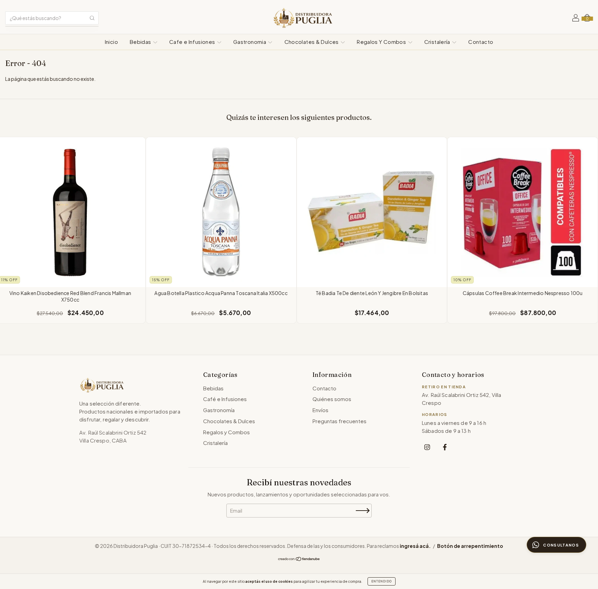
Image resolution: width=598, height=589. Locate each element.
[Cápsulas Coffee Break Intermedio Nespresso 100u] (522, 212)
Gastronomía (219, 410)
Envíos (320, 410)
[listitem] (427, 446)
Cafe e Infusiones (192, 41)
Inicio (111, 41)
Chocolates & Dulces (312, 41)
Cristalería (438, 41)
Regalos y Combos (226, 432)
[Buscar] (92, 18)
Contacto (480, 41)
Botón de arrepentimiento (470, 546)
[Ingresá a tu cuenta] (575, 19)
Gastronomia (250, 41)
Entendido (381, 581)
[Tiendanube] (299, 559)
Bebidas (141, 41)
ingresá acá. (415, 546)
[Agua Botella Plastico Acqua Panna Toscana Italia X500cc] (221, 212)
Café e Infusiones (225, 399)
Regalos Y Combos (382, 41)
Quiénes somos (331, 399)
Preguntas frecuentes (339, 421)
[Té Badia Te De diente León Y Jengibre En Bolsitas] (372, 212)
